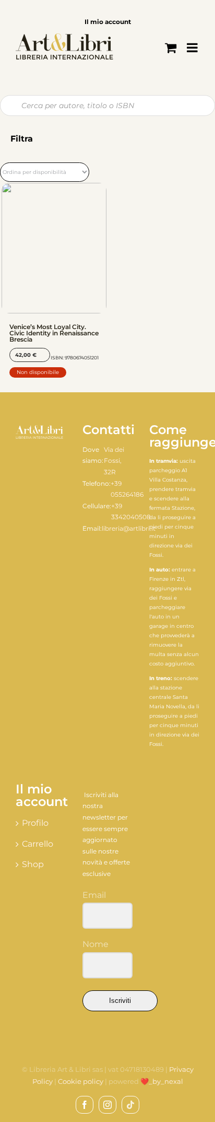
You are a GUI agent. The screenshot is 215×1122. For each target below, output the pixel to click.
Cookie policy (80, 1081)
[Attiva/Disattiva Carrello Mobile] (170, 47)
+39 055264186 (127, 489)
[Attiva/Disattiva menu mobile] (193, 47)
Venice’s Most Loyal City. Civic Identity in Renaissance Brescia (54, 333)
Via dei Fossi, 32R (114, 461)
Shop (33, 864)
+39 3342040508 (131, 511)
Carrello (37, 844)
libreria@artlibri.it (129, 528)
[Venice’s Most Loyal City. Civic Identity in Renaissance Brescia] (54, 248)
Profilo (35, 823)
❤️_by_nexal (161, 1081)
